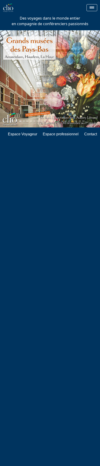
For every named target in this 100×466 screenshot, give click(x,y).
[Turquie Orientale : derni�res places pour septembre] (31, 121)
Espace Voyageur (22, 134)
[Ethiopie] (66, 121)
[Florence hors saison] (17, 121)
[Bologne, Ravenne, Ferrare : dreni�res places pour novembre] (76, 121)
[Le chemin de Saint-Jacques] (45, 121)
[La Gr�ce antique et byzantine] (48, 121)
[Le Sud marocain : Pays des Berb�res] (27, 121)
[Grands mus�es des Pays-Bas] (20, 121)
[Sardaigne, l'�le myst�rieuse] (80, 121)
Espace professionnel (61, 134)
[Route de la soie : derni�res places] (83, 121)
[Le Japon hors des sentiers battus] (24, 121)
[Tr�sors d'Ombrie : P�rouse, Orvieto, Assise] (55, 121)
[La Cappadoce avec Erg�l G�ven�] (38, 121)
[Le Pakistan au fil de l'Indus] (41, 121)
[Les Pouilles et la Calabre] (69, 121)
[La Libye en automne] (34, 121)
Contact (90, 134)
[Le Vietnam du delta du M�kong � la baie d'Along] (52, 121)
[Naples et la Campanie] (62, 121)
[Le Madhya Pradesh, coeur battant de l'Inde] (59, 121)
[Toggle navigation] (92, 7)
